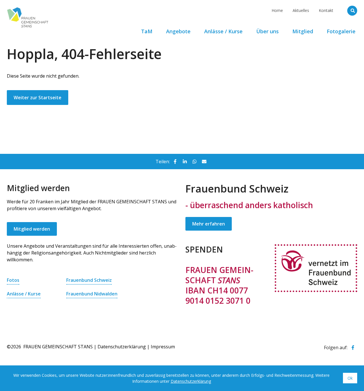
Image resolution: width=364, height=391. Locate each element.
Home (277, 10)
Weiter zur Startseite (37, 97)
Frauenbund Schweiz (89, 280)
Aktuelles (301, 10)
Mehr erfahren (208, 224)
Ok (350, 378)
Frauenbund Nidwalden (91, 294)
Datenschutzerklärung (122, 347)
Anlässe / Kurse (24, 294)
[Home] (56, 7)
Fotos (13, 280)
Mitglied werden (32, 229)
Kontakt (326, 10)
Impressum (163, 347)
